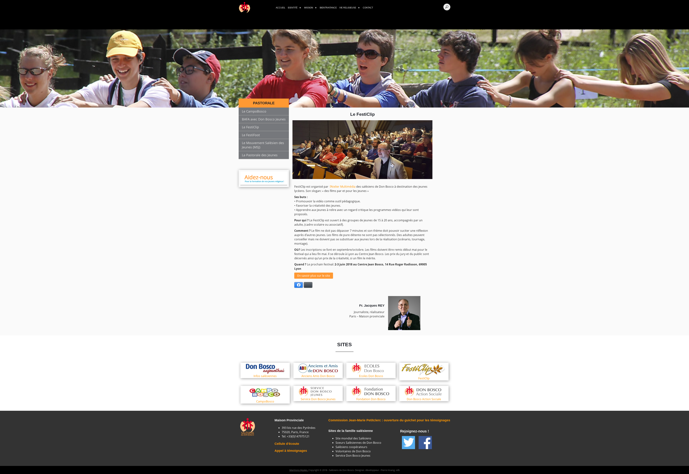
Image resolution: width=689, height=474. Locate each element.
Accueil (280, 7)
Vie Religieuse (347, 7)
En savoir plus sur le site (313, 276)
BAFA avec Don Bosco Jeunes (264, 119)
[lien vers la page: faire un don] (263, 178)
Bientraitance (328, 7)
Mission (308, 7)
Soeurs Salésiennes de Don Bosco (358, 443)
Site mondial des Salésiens (353, 438)
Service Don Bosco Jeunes (353, 456)
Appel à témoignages (291, 450)
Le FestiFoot (251, 135)
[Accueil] (255, 7)
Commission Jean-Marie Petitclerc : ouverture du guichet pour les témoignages (389, 420)
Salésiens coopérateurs (351, 447)
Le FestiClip (250, 127)
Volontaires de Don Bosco (353, 451)
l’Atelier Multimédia (342, 187)
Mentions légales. (298, 470)
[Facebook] (425, 442)
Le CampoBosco (254, 111)
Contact (368, 7)
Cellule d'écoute (287, 444)
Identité (292, 7)
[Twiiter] (408, 442)
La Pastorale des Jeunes (260, 155)
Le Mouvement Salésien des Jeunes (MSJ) (263, 145)
